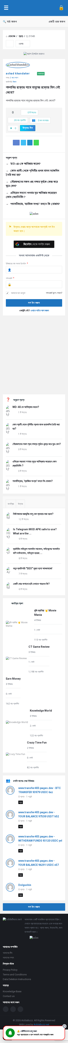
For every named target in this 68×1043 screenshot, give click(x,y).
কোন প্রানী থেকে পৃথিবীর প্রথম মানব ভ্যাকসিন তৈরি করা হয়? (32, 172)
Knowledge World (41, 710)
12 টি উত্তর (24, 519)
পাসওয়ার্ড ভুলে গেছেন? (54, 292)
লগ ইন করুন (34, 906)
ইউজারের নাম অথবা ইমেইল (17, 263)
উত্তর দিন (28, 127)
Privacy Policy (10, 969)
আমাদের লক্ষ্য (8, 957)
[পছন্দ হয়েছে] (9, 112)
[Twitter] (13, 1009)
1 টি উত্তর (22, 412)
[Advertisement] (34, 355)
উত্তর (20, 503)
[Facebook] (5, 1009)
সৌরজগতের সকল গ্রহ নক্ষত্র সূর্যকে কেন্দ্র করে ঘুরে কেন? (32, 184)
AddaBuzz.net (41, 1024)
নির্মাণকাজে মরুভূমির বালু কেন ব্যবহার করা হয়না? (33, 513)
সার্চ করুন (12, 21)
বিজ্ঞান (14, 81)
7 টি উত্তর (23, 573)
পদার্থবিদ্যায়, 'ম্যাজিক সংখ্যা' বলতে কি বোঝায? (35, 204)
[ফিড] (20, 1009)
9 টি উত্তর (23, 538)
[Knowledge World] (17, 723)
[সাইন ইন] (61, 8)
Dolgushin (24, 884)
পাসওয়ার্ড (10, 278)
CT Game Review (39, 646)
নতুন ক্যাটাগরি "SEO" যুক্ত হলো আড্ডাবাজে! (32, 568)
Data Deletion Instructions (17, 979)
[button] (34, 1033)
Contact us (9, 996)
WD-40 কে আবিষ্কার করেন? (25, 164)
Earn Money (13, 678)
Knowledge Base (12, 991)
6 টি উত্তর (23, 589)
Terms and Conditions (15, 974)
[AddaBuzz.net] (33, 8)
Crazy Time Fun (37, 742)
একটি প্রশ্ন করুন (57, 21)
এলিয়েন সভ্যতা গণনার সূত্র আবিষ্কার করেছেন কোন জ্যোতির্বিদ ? (31, 195)
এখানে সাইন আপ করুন (40, 310)
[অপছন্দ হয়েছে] (17, 112)
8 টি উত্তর (23, 558)
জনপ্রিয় (11, 503)
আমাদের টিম (7, 952)
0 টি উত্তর (22, 449)
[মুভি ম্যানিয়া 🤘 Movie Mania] (19, 624)
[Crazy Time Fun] (15, 754)
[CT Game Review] (16, 659)
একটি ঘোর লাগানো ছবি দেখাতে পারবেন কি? (31, 583)
